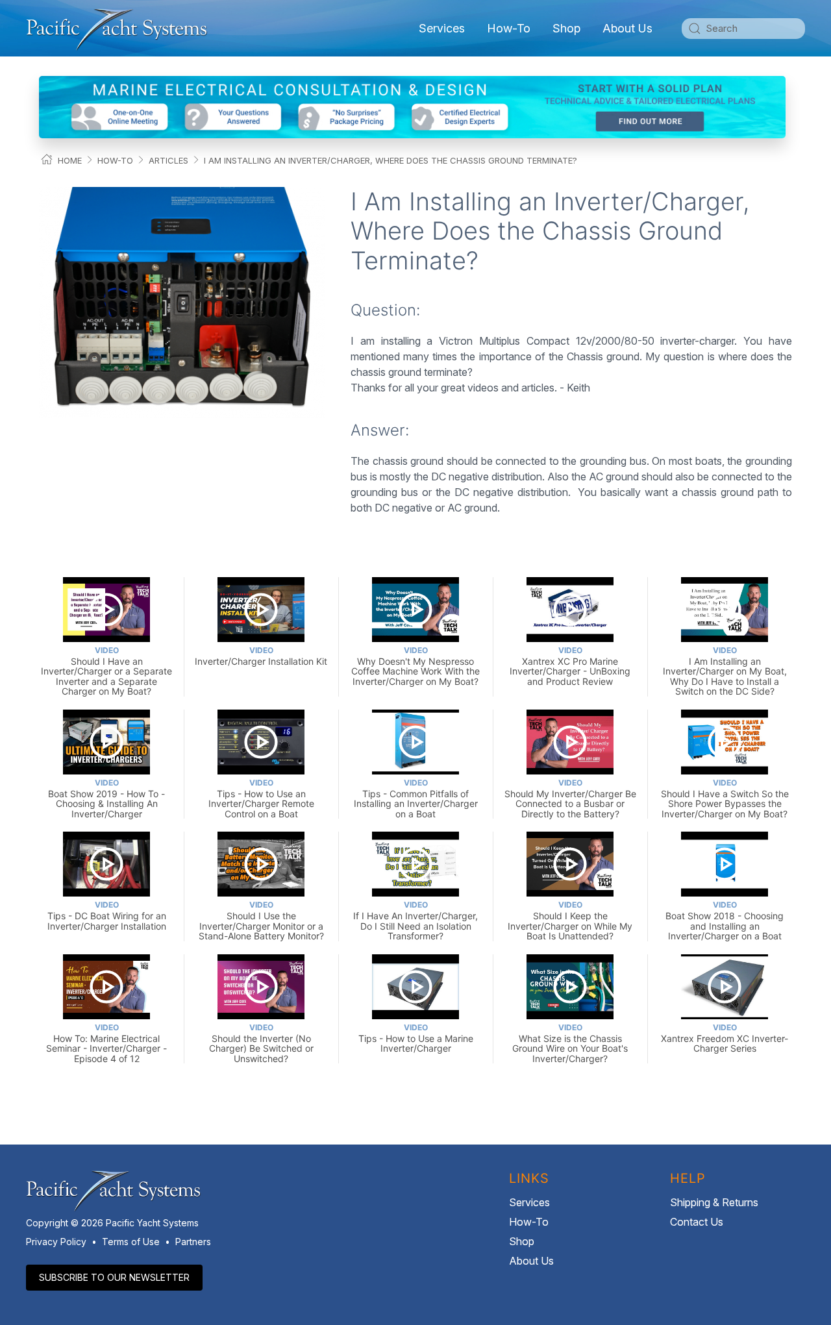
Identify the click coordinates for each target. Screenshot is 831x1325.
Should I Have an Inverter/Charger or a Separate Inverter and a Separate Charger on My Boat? (106, 671)
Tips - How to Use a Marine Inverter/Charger (415, 1038)
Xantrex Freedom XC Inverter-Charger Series (724, 1038)
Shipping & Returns (714, 1202)
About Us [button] (627, 28)
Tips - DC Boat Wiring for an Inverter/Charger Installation (106, 916)
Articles (168, 160)
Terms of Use (131, 1241)
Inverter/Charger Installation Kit (261, 656)
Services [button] (442, 28)
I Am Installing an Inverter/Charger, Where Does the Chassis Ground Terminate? (390, 160)
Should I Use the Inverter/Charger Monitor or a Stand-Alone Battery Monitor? (261, 920)
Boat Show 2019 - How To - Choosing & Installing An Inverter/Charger (106, 798)
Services (529, 1202)
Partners (193, 1241)
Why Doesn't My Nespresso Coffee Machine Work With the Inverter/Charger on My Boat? (415, 666)
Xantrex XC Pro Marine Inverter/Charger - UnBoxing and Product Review (570, 666)
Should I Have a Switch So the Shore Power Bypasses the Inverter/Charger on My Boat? (725, 798)
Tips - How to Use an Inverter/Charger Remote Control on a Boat (261, 798)
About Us (531, 1260)
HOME (70, 160)
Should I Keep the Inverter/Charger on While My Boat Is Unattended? (570, 920)
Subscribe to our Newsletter (114, 1277)
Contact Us (696, 1221)
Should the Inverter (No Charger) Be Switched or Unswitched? (261, 1043)
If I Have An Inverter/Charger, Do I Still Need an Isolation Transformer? (415, 920)
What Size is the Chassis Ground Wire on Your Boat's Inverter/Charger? (570, 1043)
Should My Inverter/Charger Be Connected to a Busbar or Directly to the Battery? (570, 798)
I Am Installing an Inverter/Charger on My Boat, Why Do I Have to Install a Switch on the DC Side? (725, 671)
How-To (508, 28)
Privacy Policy (56, 1241)
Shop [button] (566, 28)
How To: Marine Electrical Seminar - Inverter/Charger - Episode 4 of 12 (106, 1043)
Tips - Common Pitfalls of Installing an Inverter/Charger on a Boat (416, 798)
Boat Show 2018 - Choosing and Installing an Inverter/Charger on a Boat (724, 920)
